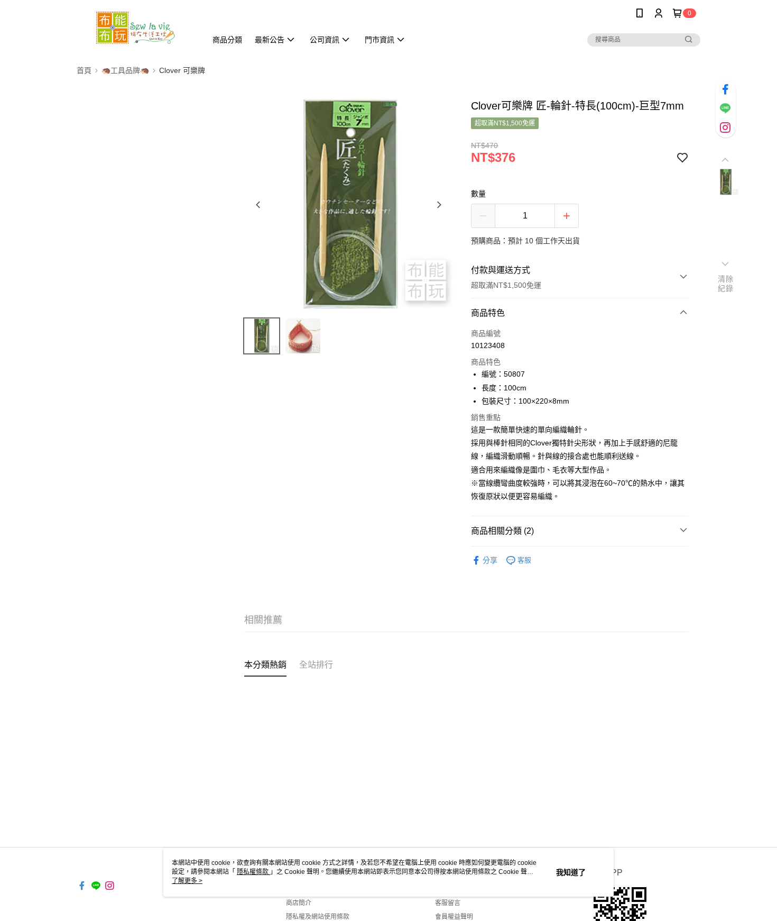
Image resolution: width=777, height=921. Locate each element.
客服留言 (447, 903)
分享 (490, 560)
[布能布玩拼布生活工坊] (135, 28)
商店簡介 (298, 903)
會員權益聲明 (454, 916)
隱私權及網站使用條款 (317, 916)
